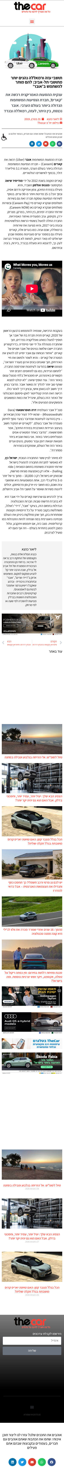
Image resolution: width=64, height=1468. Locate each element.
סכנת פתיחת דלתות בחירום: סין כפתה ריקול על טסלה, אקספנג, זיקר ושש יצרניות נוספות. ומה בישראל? (33, 977)
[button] (32, 21)
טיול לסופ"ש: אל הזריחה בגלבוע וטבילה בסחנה (33, 757)
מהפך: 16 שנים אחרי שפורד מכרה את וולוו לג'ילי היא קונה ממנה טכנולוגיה (32, 931)
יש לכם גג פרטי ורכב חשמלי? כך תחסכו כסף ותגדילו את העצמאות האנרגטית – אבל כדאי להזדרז (35, 886)
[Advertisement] (32, 689)
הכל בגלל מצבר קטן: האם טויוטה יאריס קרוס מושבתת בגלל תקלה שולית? (35, 841)
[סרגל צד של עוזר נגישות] (4, 137)
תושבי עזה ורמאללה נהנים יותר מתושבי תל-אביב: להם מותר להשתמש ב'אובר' (36, 82)
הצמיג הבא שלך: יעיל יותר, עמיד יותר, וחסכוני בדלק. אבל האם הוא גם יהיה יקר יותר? (34, 798)
